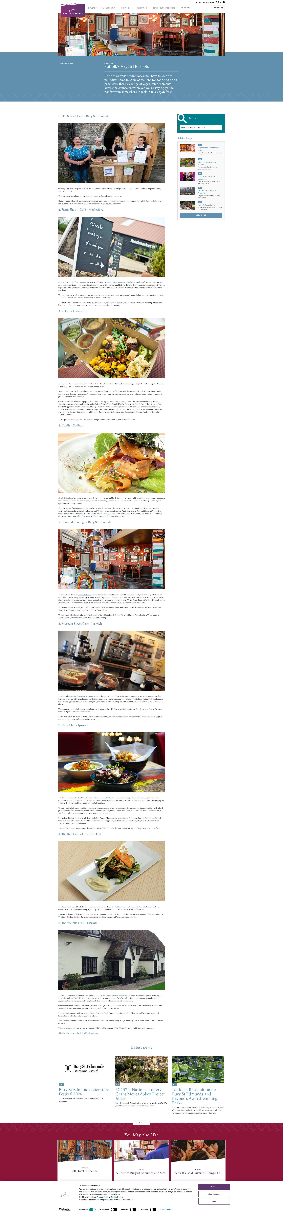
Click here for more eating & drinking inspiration (78, 1033)
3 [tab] (143, 1122)
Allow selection (214, 1194)
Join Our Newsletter (204, 2)
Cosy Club (106, 798)
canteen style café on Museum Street (83, 696)
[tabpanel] (85, 1079)
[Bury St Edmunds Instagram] (218, 2)
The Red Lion (116, 907)
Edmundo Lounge (85, 595)
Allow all (214, 1187)
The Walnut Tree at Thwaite (113, 996)
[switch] (114, 1209)
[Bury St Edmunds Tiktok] (221, 2)
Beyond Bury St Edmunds (164, 8)
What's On (125, 8)
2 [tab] (141, 1122)
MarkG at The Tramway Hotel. (119, 402)
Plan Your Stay (108, 8)
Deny (214, 1201)
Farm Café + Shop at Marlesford (120, 282)
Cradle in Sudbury (65, 498)
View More (201, 215)
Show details (166, 1210)
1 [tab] (139, 1122)
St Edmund (186, 8)
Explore (91, 8)
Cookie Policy (116, 1197)
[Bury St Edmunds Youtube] (224, 2)
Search (217, 8)
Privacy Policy (103, 1197)
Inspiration (142, 8)
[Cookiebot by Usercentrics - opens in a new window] (64, 1209)
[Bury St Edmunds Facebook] (216, 2)
